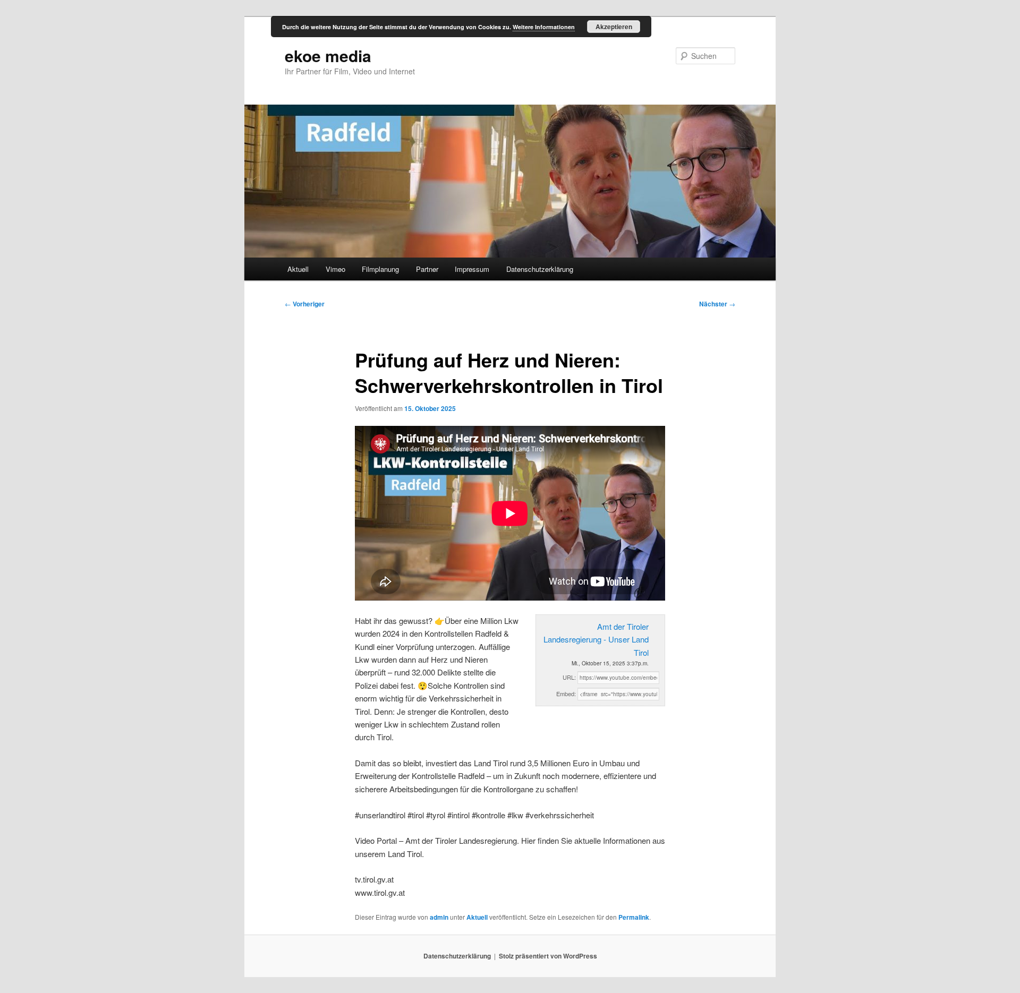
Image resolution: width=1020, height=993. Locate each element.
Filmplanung (380, 269)
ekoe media (328, 55)
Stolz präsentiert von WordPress (548, 956)
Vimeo (335, 269)
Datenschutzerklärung (539, 269)
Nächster (717, 304)
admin (439, 917)
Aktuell (298, 269)
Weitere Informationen (544, 27)
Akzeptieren (614, 26)
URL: (569, 677)
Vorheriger (305, 304)
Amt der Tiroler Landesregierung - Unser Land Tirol (596, 639)
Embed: (566, 693)
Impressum (472, 269)
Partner (427, 269)
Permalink (633, 917)
